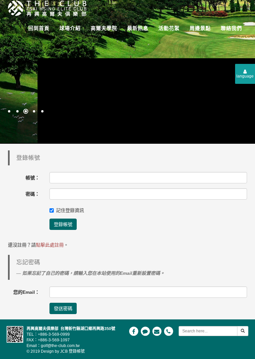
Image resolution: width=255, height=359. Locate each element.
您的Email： (26, 292)
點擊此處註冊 (50, 245)
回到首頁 (38, 28)
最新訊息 (137, 28)
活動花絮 (169, 28)
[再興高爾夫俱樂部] (44, 7)
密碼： (33, 194)
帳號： (33, 177)
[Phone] (168, 331)
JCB (64, 351)
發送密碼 (63, 308)
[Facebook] (134, 331)
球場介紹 (70, 28)
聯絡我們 (231, 28)
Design (47, 351)
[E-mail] (157, 331)
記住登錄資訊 (70, 210)
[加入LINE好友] (145, 331)
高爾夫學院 (104, 28)
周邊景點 (200, 28)
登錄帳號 (63, 224)
